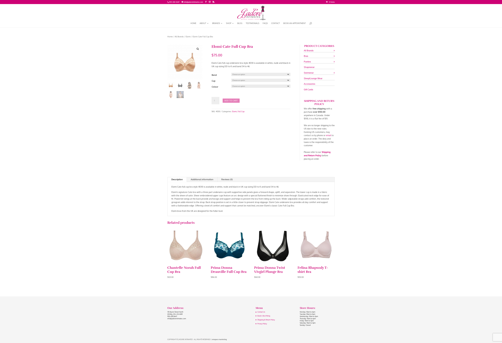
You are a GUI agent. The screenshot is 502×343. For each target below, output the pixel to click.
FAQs (265, 23)
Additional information (202, 179)
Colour (215, 86)
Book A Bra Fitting (263, 316)
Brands (216, 23)
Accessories (309, 84)
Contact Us (261, 312)
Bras (306, 56)
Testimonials (252, 23)
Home (193, 23)
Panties (307, 62)
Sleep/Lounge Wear (313, 78)
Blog (239, 23)
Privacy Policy (262, 324)
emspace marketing (219, 339)
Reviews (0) (227, 179)
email (328, 135)
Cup (213, 81)
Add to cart (231, 100)
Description (177, 179)
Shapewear (309, 67)
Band (214, 75)
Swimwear (309, 73)
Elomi (188, 36)
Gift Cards (308, 89)
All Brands (179, 36)
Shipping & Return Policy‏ (266, 320)
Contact (275, 23)
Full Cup (241, 111)
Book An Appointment (294, 23)
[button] (197, 49)
